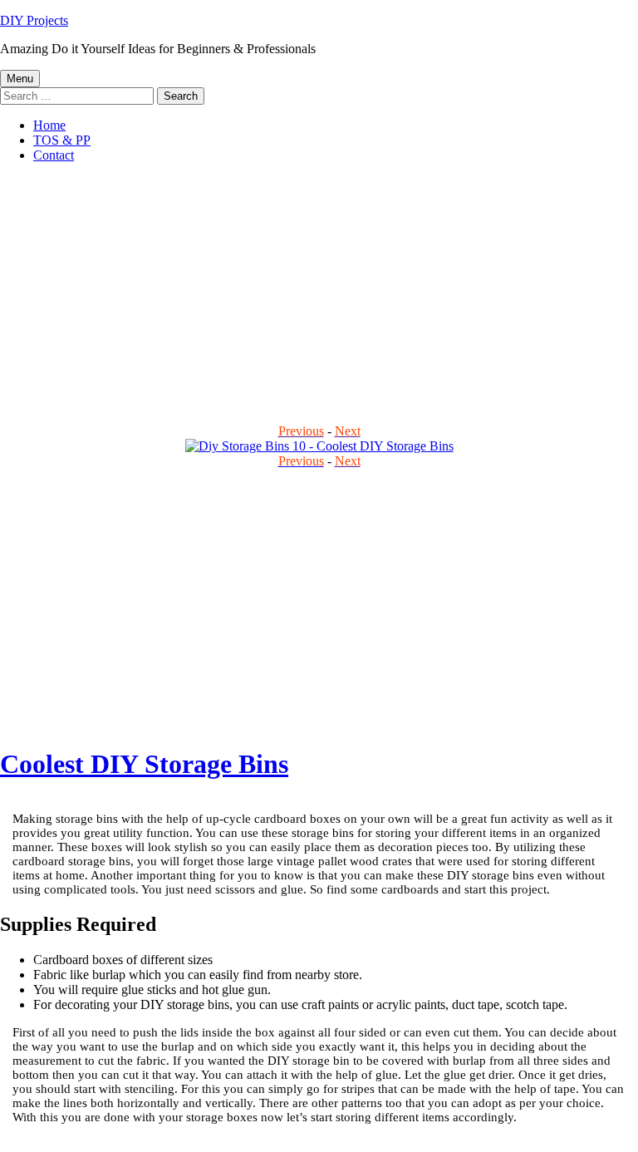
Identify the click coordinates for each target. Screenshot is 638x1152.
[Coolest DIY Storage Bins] (319, 446)
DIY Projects (34, 20)
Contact (53, 155)
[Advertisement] (319, 292)
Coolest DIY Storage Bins (144, 764)
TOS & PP (62, 140)
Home (49, 125)
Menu (20, 78)
